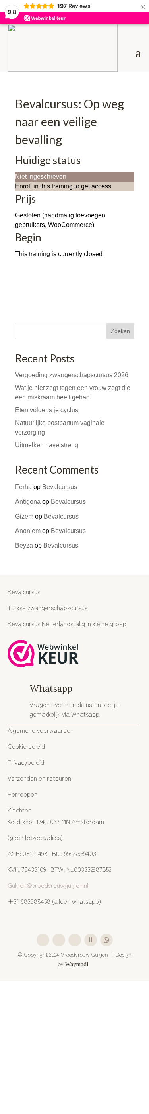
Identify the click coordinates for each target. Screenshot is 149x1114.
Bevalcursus (59, 487)
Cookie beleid (26, 746)
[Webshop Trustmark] (43, 655)
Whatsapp (50, 688)
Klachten (19, 809)
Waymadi (77, 964)
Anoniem (28, 530)
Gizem (24, 516)
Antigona (28, 501)
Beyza (24, 545)
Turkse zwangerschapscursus (47, 607)
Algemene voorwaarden (41, 730)
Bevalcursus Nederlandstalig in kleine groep (67, 623)
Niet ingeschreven (40, 176)
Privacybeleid (26, 762)
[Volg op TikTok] (90, 940)
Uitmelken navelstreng (46, 445)
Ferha (23, 487)
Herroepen (22, 794)
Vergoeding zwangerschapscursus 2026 (71, 375)
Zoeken (120, 331)
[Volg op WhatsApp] (106, 940)
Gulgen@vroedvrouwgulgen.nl (48, 885)
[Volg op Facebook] (58, 940)
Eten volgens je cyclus (46, 410)
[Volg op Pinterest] (74, 940)
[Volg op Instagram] (43, 940)
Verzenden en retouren (39, 778)
